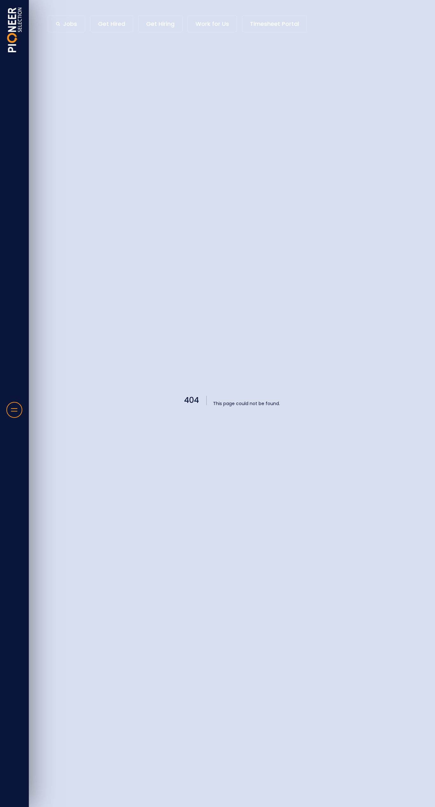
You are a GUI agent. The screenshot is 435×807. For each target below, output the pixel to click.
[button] (66, 23)
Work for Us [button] (212, 24)
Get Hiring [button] (160, 24)
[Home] (14, 30)
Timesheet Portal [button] (274, 24)
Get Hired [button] (111, 24)
